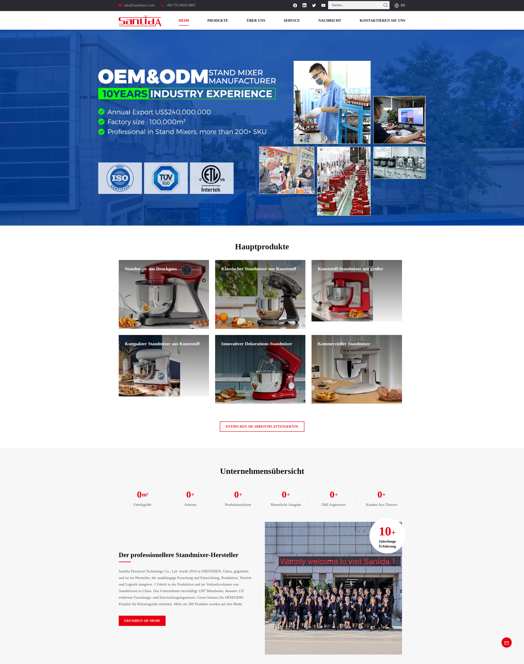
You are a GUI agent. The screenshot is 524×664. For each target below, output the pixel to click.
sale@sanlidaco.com (139, 5)
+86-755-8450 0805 (180, 5)
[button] (11, 127)
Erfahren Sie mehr (138, 620)
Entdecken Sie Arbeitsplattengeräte (262, 426)
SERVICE (307, 20)
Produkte (240, 20)
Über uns (275, 20)
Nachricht (341, 20)
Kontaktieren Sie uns (386, 20)
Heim (209, 20)
